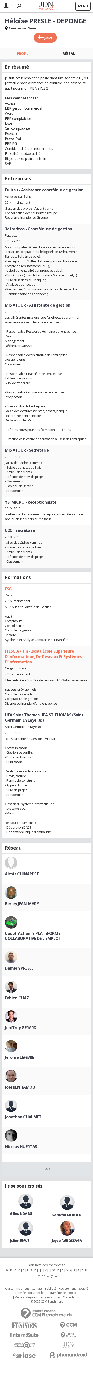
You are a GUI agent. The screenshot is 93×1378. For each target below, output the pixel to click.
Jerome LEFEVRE (19, 1057)
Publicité (50, 1288)
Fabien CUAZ (17, 998)
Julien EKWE (19, 1240)
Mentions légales (25, 1297)
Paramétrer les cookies (63, 1293)
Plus (46, 1169)
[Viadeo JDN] (69, 1345)
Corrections (70, 1297)
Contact (37, 1288)
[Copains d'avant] (24, 1345)
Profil (22, 53)
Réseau (69, 53)
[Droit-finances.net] (69, 1335)
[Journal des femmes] (24, 1325)
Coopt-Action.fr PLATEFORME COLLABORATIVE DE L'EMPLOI (32, 936)
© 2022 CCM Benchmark (47, 1301)
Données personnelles (30, 1293)
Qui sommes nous (17, 1288)
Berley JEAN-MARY (22, 903)
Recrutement (67, 1288)
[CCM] (69, 1325)
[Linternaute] (24, 1335)
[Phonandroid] (69, 1355)
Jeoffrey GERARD (20, 1027)
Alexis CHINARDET (22, 874)
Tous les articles (49, 1297)
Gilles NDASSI (21, 1213)
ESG (8, 589)
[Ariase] (24, 1355)
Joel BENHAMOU (20, 1087)
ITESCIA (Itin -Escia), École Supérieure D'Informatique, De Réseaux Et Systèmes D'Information (43, 656)
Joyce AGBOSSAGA (67, 1240)
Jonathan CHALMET (23, 1117)
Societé (83, 1288)
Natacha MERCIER (66, 1214)
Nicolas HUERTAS (21, 1146)
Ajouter (47, 37)
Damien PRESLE (19, 968)
